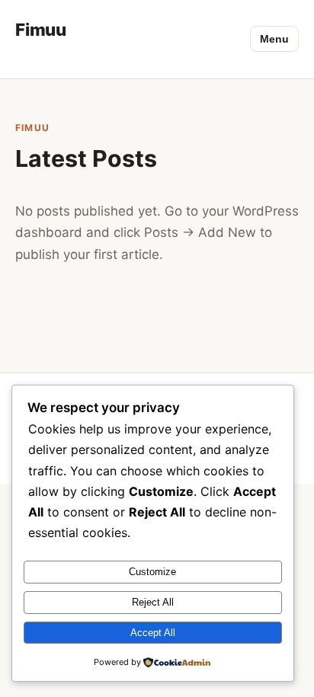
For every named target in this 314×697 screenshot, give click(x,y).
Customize (152, 571)
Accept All (152, 632)
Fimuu (40, 29)
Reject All (153, 602)
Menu (274, 39)
